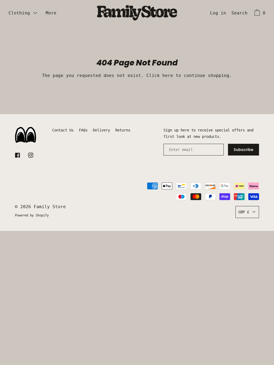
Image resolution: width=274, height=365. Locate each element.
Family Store (50, 206)
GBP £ (243, 212)
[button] (239, 14)
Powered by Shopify (32, 215)
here (167, 75)
